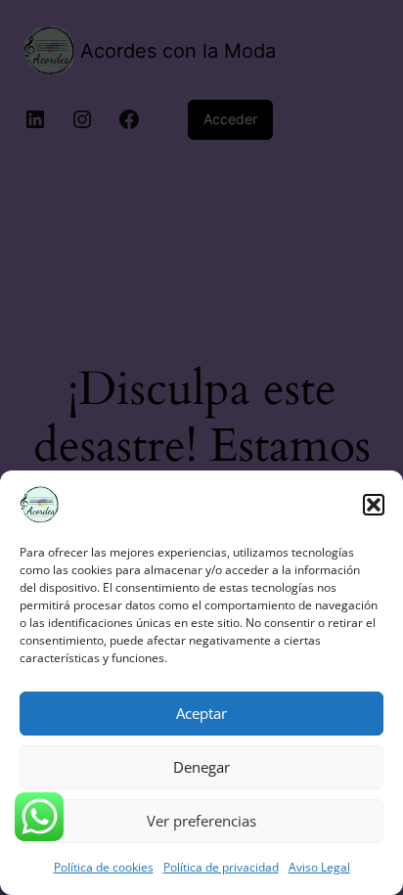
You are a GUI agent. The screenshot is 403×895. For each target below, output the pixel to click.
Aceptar (201, 713)
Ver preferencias (201, 820)
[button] (373, 505)
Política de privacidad (221, 867)
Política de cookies (104, 867)
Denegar (201, 767)
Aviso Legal (319, 867)
